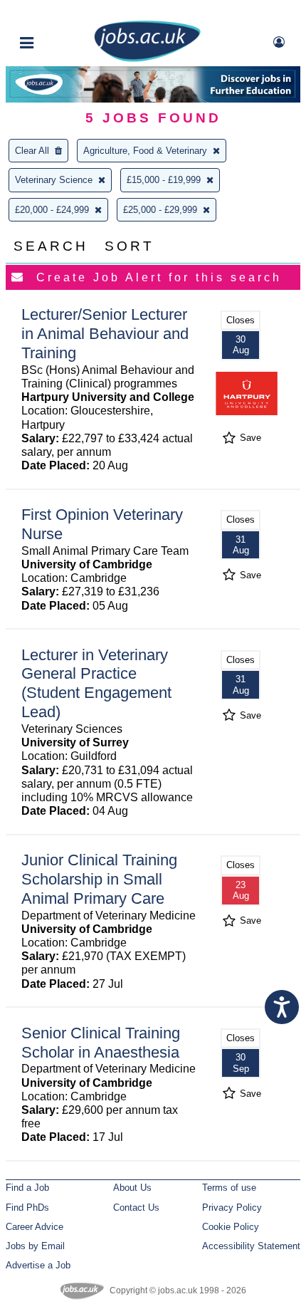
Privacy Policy (232, 1207)
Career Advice (34, 1226)
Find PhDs (27, 1207)
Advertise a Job (38, 1265)
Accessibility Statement (251, 1246)
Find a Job (27, 1187)
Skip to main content (57, 12)
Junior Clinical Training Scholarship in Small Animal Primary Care (99, 879)
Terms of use (229, 1187)
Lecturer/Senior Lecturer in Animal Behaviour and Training (105, 334)
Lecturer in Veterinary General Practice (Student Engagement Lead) (96, 683)
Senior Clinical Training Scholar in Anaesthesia (100, 1042)
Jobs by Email (35, 1246)
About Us (132, 1187)
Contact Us (136, 1207)
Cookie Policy (230, 1226)
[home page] (147, 59)
